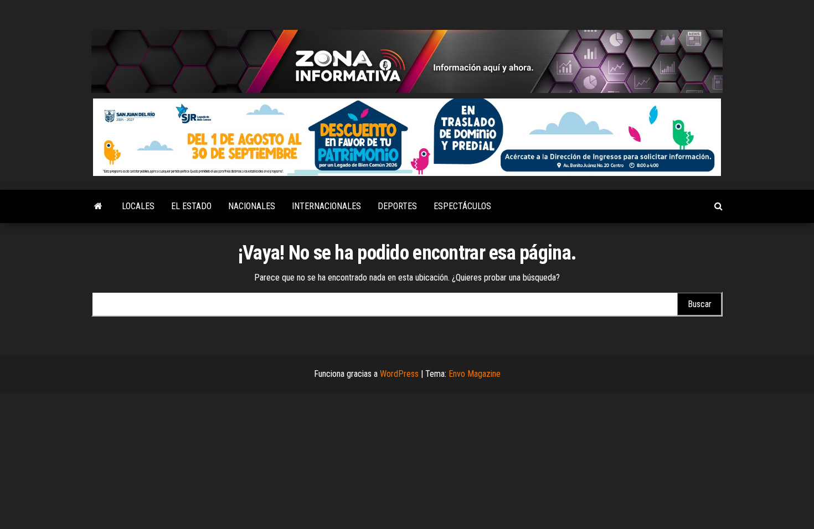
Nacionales (251, 206)
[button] (407, 137)
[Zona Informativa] (98, 206)
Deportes (397, 206)
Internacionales (326, 206)
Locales (138, 206)
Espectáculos (462, 206)
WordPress (399, 374)
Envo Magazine (475, 374)
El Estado (191, 206)
